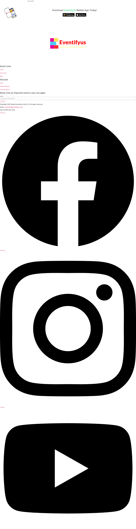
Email (1, 96)
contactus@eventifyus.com (13, 107)
